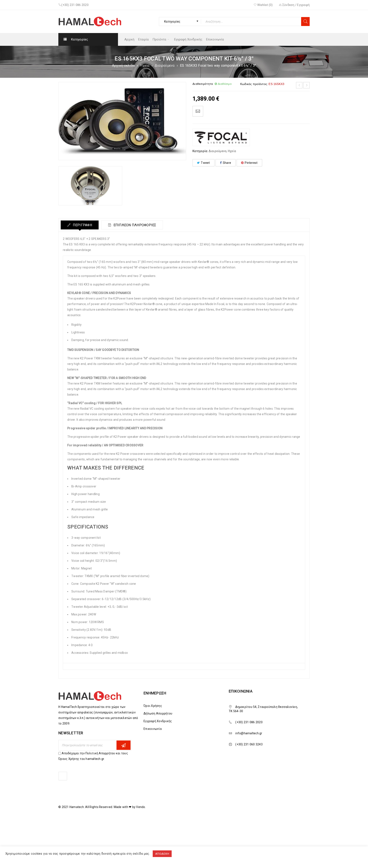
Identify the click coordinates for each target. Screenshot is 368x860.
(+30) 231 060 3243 (249, 744)
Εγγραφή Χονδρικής (158, 721)
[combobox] (180, 21)
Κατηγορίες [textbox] (172, 21)
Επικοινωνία (153, 728)
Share (227, 162)
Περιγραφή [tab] (82, 225)
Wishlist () (265, 5)
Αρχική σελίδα (123, 65)
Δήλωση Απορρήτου (158, 713)
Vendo (140, 807)
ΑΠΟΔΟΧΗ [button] (162, 853)
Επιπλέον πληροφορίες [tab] (134, 225)
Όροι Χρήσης (153, 705)
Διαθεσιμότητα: (203, 83)
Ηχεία (144, 65)
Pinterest (251, 162)
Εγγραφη (123, 745)
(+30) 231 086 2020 (75, 5)
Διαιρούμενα (165, 65)
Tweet (205, 162)
